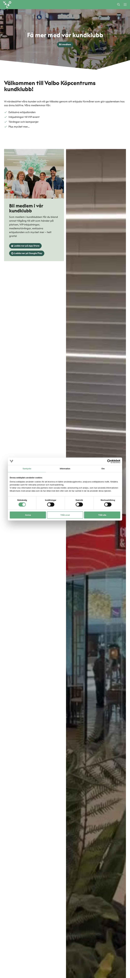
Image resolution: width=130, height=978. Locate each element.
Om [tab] (103, 469)
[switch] (50, 504)
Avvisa (28, 515)
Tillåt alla (102, 515)
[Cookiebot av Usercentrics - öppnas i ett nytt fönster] (109, 461)
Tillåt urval (65, 515)
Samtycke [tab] (27, 469)
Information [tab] (65, 469)
